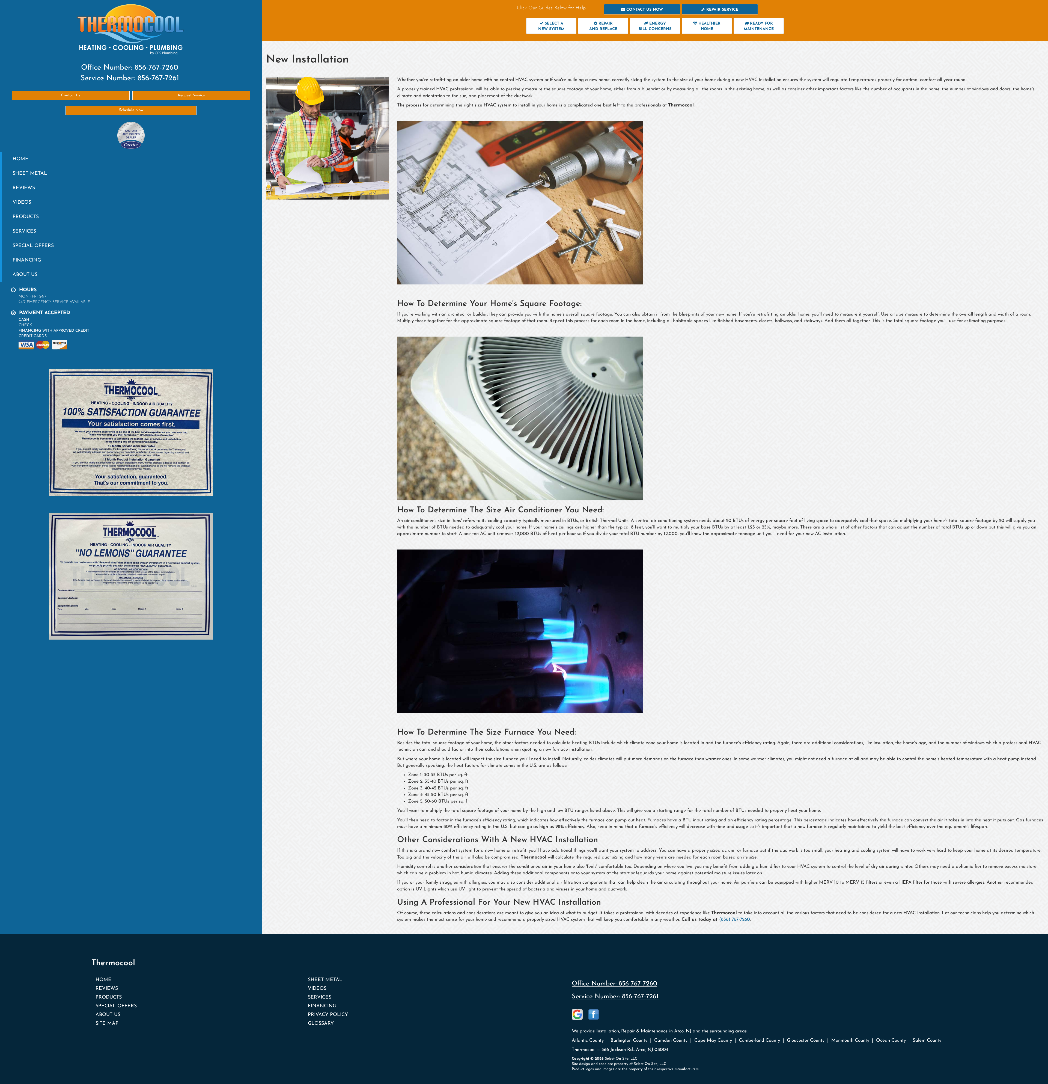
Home (20, 159)
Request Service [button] (191, 95)
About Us (25, 274)
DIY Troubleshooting (258, 352)
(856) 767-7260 (734, 919)
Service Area (246, 287)
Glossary (321, 1023)
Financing (27, 260)
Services (24, 231)
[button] (642, 9)
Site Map (107, 1023)
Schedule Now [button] (131, 110)
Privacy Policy (328, 1014)
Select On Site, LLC (621, 1059)
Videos (22, 202)
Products (26, 217)
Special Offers (33, 245)
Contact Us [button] (70, 95)
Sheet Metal (30, 173)
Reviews (24, 188)
